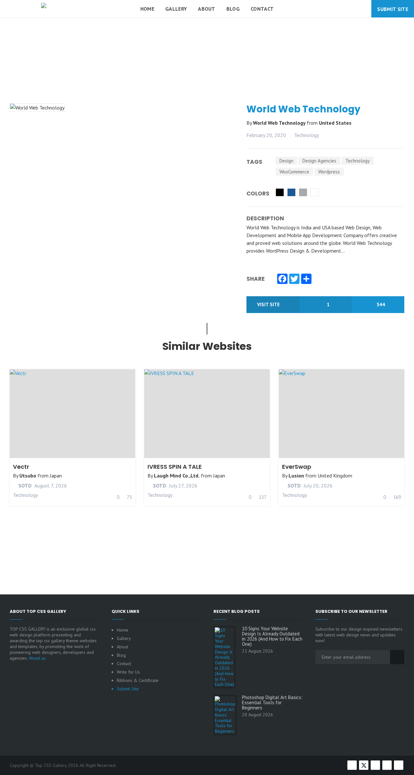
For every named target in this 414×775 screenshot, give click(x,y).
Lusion (296, 475)
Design (286, 161)
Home (147, 8)
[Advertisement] (207, 75)
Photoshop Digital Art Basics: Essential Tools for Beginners (272, 702)
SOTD (24, 485)
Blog (233, 8)
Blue (291, 192)
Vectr (21, 467)
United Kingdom (335, 475)
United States (335, 123)
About (206, 8)
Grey (303, 192)
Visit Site (269, 304)
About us (37, 658)
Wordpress (329, 172)
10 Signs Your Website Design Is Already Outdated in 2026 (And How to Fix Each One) (272, 636)
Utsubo (27, 475)
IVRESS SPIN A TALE (174, 467)
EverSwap (296, 467)
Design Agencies (319, 161)
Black (280, 192)
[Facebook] (282, 279)
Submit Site (392, 9)
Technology (306, 135)
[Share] (306, 279)
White (314, 192)
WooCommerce (294, 172)
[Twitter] (294, 279)
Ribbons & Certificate (137, 680)
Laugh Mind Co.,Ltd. (177, 475)
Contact (262, 8)
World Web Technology (280, 123)
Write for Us (128, 672)
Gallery (176, 8)
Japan (56, 475)
